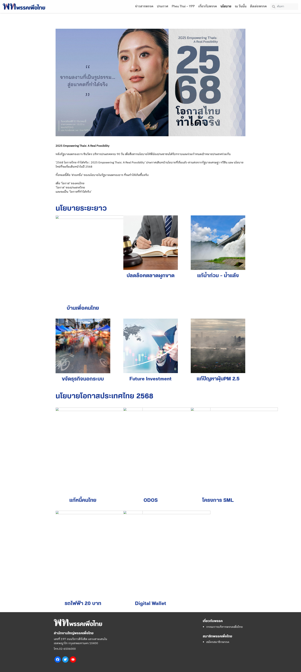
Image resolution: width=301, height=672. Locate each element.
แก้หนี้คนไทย (83, 500)
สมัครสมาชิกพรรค (217, 642)
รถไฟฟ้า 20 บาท (83, 603)
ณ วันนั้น (240, 6)
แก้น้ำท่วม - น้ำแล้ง (218, 275)
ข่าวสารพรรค (144, 6)
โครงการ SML (218, 500)
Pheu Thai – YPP (183, 6)
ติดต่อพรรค (258, 6)
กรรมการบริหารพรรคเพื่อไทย (224, 627)
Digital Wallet (150, 603)
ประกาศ (162, 6)
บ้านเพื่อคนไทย (83, 308)
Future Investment (150, 379)
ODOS (151, 500)
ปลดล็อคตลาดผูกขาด (151, 275)
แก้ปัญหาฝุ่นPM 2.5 (218, 379)
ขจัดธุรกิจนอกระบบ (83, 379)
